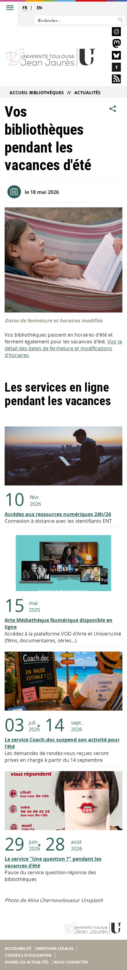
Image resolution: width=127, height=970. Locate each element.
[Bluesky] (111, 56)
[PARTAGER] (112, 109)
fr (25, 7)
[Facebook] (111, 68)
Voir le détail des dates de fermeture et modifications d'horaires (63, 348)
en (39, 7)
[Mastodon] (111, 44)
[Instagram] (111, 32)
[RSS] (111, 79)
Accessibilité (18, 948)
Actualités (87, 92)
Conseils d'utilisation (28, 955)
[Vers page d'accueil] (50, 57)
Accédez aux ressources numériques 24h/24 (58, 514)
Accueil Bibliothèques (37, 92)
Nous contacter (71, 962)
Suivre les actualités (27, 962)
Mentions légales (55, 948)
